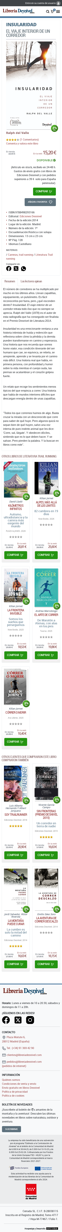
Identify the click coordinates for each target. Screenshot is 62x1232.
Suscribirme (11, 1129)
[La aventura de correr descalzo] (46, 889)
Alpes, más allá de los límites (46, 504)
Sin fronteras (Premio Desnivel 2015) (46, 814)
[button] (47, 11)
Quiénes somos (11, 1080)
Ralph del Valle (17, 133)
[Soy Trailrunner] (16, 783)
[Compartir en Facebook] (8, 268)
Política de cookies (13, 1095)
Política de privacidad (15, 1091)
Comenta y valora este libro (22, 143)
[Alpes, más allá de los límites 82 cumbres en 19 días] (46, 478)
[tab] (10, 282)
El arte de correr (46, 614)
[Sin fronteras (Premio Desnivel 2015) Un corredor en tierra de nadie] (46, 783)
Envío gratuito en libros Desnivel (21, 1088)
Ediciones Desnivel (31, 216)
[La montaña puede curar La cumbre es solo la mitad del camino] (16, 889)
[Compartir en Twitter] (16, 268)
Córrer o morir (15, 712)
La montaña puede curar (15, 922)
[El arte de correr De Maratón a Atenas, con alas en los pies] (46, 587)
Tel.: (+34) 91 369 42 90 (20, 1048)
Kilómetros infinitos (15, 507)
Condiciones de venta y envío (19, 1084)
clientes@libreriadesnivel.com (24, 1055)
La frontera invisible (15, 612)
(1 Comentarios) (29, 139)
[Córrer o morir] (16, 686)
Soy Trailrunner (15, 814)
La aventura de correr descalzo (46, 919)
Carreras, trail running (20, 254)
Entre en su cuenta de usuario (40, 3)
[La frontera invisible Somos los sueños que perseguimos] (16, 585)
